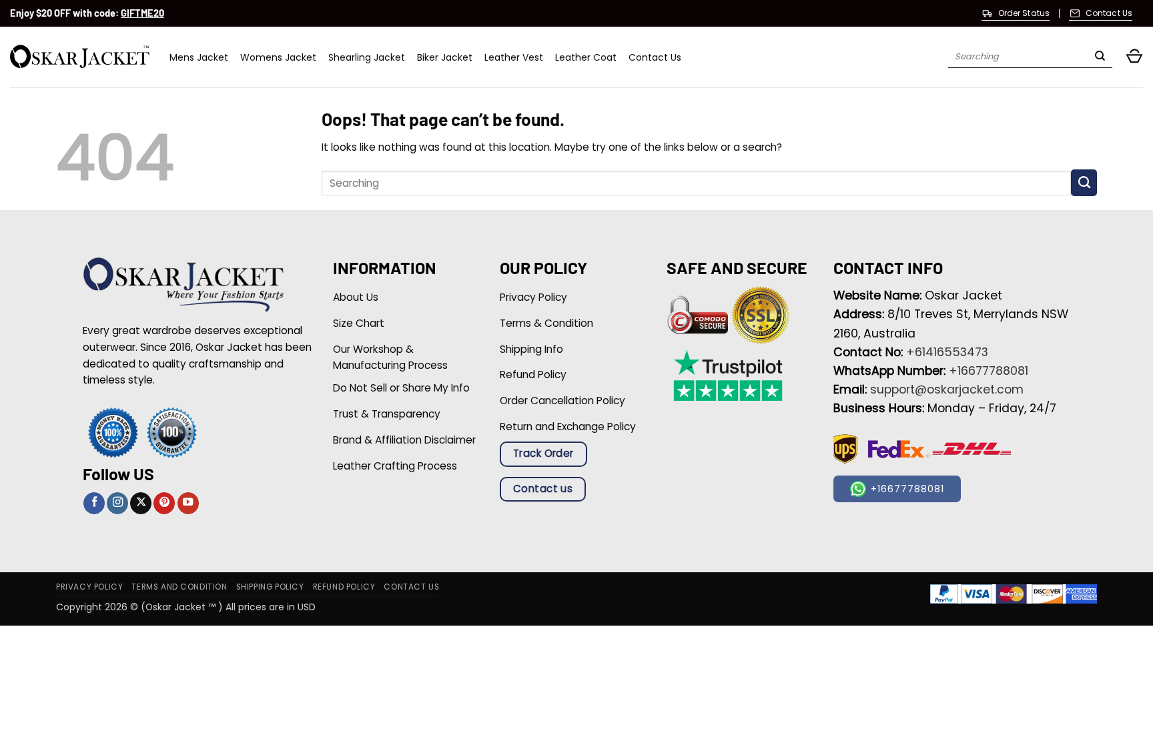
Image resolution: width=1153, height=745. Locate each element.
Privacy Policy (89, 587)
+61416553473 (947, 352)
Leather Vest (513, 57)
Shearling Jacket (366, 57)
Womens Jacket (278, 57)
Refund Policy (344, 587)
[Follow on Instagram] (117, 503)
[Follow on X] (140, 503)
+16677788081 (988, 371)
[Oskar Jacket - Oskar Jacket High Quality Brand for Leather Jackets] (79, 57)
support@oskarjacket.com (947, 390)
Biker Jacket (444, 57)
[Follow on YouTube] (188, 503)
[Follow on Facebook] (94, 503)
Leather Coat (586, 57)
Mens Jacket (198, 57)
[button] (1134, 57)
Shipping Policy (270, 587)
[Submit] (1100, 57)
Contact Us (655, 57)
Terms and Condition (179, 587)
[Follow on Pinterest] (164, 503)
